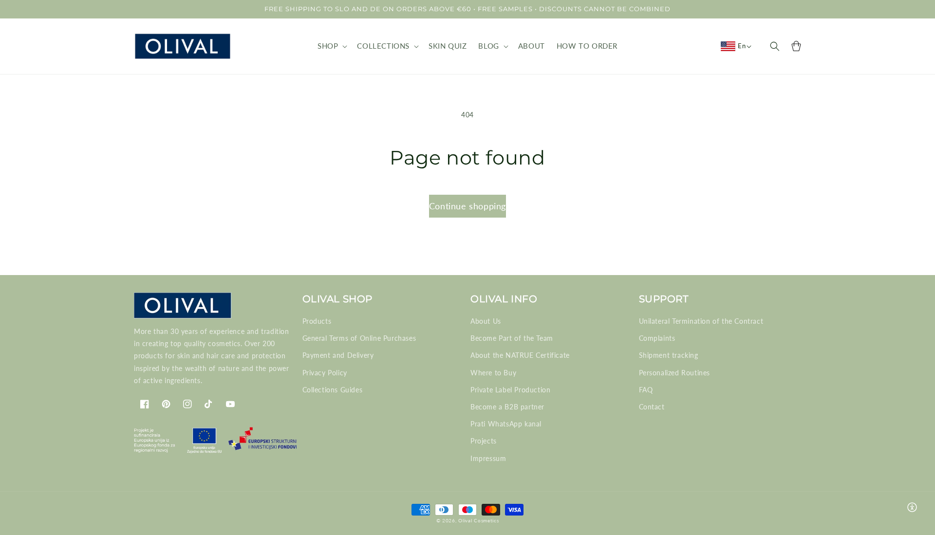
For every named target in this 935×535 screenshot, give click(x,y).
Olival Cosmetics (478, 520)
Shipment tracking (668, 355)
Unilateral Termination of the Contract (701, 321)
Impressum (488, 458)
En (742, 46)
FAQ (646, 390)
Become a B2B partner (507, 407)
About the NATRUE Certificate (520, 355)
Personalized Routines (675, 373)
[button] (331, 46)
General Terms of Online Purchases (359, 338)
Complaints (657, 338)
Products (317, 321)
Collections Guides (332, 390)
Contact (652, 407)
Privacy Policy (324, 373)
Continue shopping (467, 206)
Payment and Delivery (338, 355)
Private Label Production (510, 390)
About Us (485, 321)
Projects (483, 441)
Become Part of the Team (511, 338)
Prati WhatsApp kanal (506, 424)
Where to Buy (493, 373)
